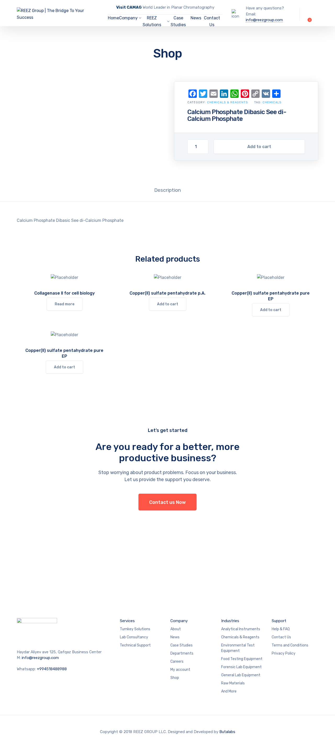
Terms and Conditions (290, 645)
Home (113, 17)
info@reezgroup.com (264, 20)
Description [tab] (167, 190)
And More (229, 691)
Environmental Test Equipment (238, 648)
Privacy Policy (283, 653)
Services (127, 620)
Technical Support (135, 645)
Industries (230, 620)
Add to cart (259, 146)
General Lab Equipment (240, 675)
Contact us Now (167, 502)
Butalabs (227, 731)
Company (128, 17)
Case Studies (178, 21)
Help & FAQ (281, 629)
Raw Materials (233, 683)
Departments (181, 653)
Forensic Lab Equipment (241, 667)
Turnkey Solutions (135, 629)
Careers (176, 661)
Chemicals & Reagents (227, 102)
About (175, 629)
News (196, 17)
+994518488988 (52, 669)
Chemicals (272, 102)
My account (180, 669)
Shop (174, 678)
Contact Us (212, 21)
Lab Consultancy (134, 637)
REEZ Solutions (152, 21)
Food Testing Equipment (242, 659)
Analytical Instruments (240, 629)
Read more (64, 304)
